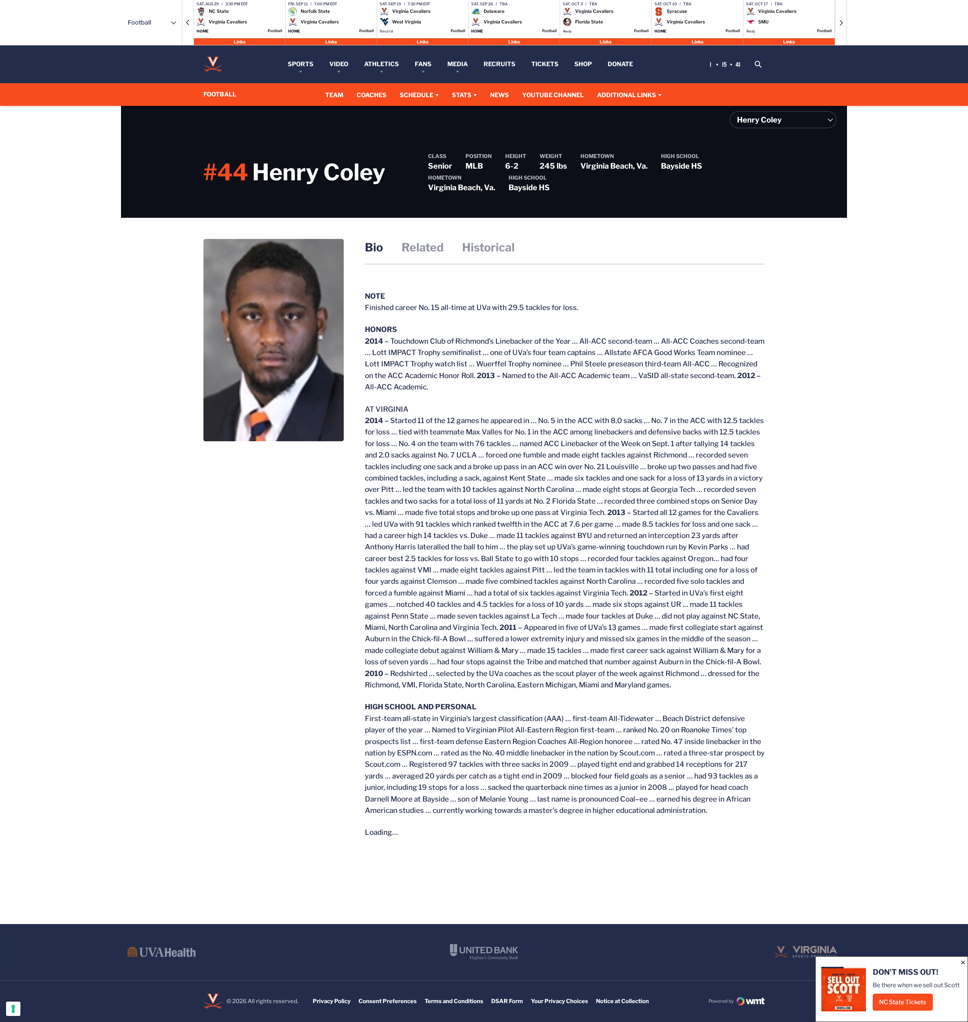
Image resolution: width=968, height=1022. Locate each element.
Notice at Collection (622, 1001)
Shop (583, 64)
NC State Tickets (906, 1004)
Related (423, 247)
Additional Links (626, 95)
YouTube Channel (553, 95)
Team (334, 95)
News (499, 95)
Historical (488, 247)
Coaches (371, 95)
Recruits (499, 64)
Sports (300, 64)
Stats (462, 95)
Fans (423, 64)
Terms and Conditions (454, 1001)
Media (457, 64)
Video (338, 64)
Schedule (416, 95)
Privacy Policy (332, 1001)
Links (239, 41)
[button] (188, 22)
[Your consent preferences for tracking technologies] (13, 1009)
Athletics (381, 64)
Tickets (544, 64)
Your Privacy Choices (559, 1001)
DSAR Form (507, 1001)
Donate (620, 64)
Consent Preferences (387, 1001)
